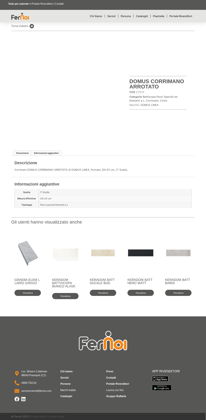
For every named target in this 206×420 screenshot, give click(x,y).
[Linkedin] (23, 399)
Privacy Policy (38, 416)
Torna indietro (19, 26)
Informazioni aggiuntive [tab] (46, 153)
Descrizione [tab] (22, 153)
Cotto (163, 100)
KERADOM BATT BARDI (177, 281)
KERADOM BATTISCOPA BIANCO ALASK (63, 283)
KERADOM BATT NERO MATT (139, 281)
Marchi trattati (68, 390)
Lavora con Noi (115, 390)
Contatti (59, 3)
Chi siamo (66, 371)
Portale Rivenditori (42, 3)
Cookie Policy (56, 416)
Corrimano (152, 100)
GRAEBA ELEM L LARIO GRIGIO (27, 281)
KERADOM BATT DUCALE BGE (102, 281)
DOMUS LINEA (150, 105)
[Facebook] (16, 399)
